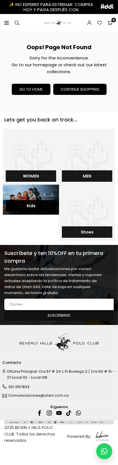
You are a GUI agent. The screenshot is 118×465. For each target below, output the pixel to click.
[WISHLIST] (100, 23)
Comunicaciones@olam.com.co (38, 396)
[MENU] (6, 22)
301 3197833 (19, 387)
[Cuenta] (89, 23)
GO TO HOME (31, 89)
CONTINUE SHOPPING (80, 89)
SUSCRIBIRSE (59, 315)
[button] (110, 23)
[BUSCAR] (17, 22)
